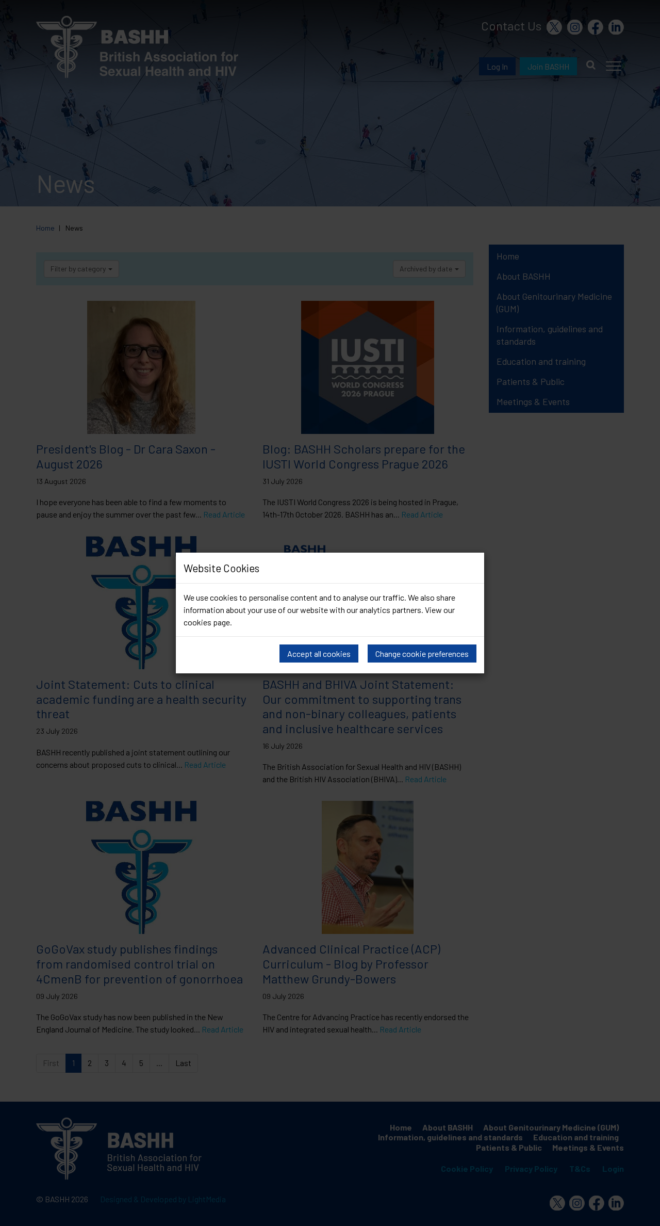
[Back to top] (641, 1215)
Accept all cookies (319, 653)
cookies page (207, 622)
